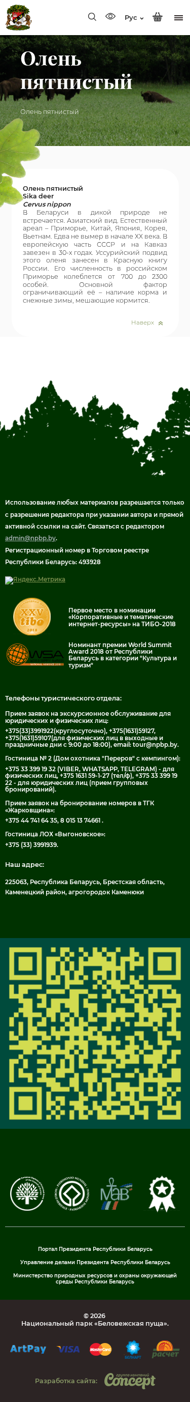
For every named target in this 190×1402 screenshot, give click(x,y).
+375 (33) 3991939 (31, 845)
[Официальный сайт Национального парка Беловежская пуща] (18, 18)
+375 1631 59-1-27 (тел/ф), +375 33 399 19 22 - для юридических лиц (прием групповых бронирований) (91, 782)
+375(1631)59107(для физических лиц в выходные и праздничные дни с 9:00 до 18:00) (84, 741)
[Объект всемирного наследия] (72, 1208)
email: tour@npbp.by (145, 744)
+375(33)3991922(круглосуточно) (55, 731)
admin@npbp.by (30, 538)
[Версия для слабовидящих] (110, 17)
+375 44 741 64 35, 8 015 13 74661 (53, 820)
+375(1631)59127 (131, 731)
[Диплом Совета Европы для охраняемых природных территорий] (27, 1208)
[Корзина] (158, 17)
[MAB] (116, 1208)
